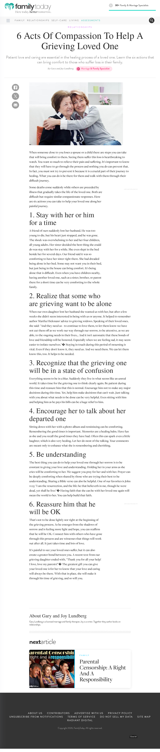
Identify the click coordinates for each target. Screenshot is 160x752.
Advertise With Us (88, 713)
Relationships (38, 20)
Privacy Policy (120, 713)
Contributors (58, 713)
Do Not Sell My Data (116, 717)
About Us (35, 713)
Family (20, 20)
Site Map (144, 717)
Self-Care (59, 20)
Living (74, 20)
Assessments (90, 20)
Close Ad (133, 736)
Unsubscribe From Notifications (36, 717)
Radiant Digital (80, 720)
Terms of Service (81, 717)
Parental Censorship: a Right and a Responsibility (103, 670)
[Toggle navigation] (151, 20)
